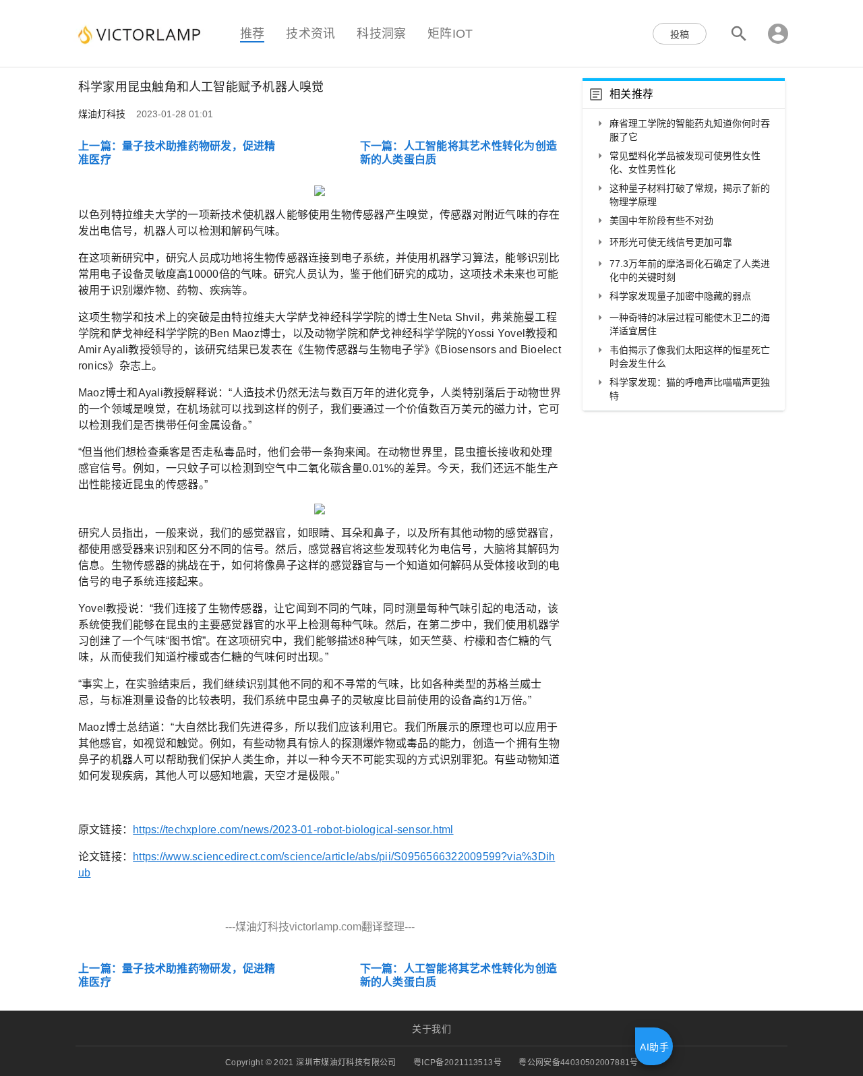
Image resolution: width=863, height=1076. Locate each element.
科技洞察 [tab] (381, 33)
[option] (684, 130)
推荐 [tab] (252, 33)
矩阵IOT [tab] (450, 33)
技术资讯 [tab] (310, 33)
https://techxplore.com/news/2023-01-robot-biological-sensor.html (293, 829)
